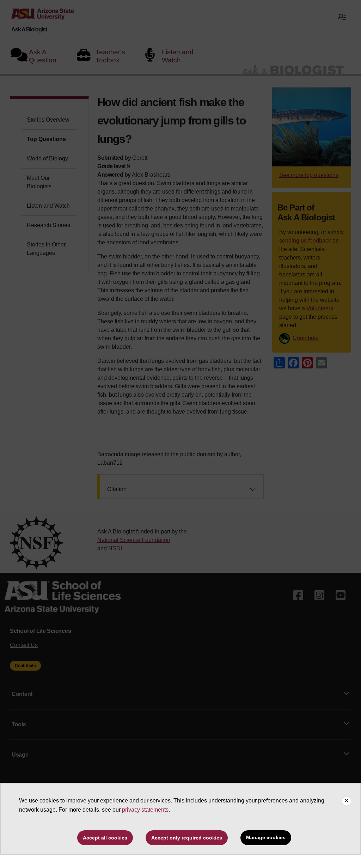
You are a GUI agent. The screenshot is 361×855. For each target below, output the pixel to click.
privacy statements (145, 810)
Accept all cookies (105, 838)
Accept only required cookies (186, 838)
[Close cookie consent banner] (346, 801)
